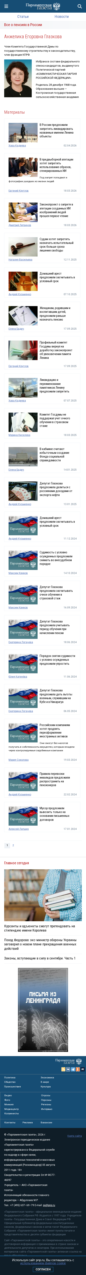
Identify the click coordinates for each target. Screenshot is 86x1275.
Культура (46, 1086)
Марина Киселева (19, 435)
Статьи (23, 16)
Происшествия (12, 1086)
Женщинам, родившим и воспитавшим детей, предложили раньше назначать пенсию (55, 313)
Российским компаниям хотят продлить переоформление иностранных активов (55, 730)
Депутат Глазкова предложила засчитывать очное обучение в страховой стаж (56, 592)
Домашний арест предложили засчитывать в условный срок (57, 277)
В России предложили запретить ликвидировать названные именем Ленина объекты (56, 130)
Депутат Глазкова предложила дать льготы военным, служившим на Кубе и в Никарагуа (56, 696)
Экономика (47, 1077)
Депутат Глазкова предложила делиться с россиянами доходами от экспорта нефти (56, 489)
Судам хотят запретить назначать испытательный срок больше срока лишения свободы (56, 245)
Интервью (46, 1109)
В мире (45, 1081)
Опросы (45, 1095)
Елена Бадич (16, 328)
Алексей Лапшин (19, 829)
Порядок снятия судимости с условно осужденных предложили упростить (57, 659)
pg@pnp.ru (49, 1205)
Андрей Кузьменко (20, 294)
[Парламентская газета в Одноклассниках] (78, 1069)
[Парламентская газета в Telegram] (73, 1069)
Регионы (46, 1104)
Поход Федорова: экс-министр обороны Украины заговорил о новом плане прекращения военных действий (40, 944)
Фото (7, 1100)
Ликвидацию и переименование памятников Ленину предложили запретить (54, 385)
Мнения (9, 1104)
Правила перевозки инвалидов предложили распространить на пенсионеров (55, 779)
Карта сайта (74, 1135)
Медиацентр (11, 1109)
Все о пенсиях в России (23, 24)
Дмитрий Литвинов (20, 225)
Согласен (43, 1269)
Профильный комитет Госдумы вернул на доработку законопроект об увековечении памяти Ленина (56, 350)
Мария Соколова (19, 759)
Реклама (28, 1122)
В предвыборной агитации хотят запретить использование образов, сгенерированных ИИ (56, 165)
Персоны (46, 1100)
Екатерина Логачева (21, 642)
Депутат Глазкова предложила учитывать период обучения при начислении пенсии (55, 627)
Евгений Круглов (19, 190)
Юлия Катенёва (18, 676)
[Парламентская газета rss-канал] (63, 1069)
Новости (62, 16)
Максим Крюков (18, 573)
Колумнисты (11, 1113)
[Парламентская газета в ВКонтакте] (68, 1069)
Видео (8, 1095)
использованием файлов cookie (43, 1263)
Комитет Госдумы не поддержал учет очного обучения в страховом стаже (55, 420)
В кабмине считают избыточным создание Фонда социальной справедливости (54, 454)
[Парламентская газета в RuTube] (83, 1069)
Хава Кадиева (17, 145)
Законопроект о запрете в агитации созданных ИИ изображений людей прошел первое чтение (56, 210)
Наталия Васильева (20, 259)
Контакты (9, 1122)
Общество (9, 1081)
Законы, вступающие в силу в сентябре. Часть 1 (40, 958)
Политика (9, 1077)
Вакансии (46, 1122)
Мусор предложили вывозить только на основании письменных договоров (55, 814)
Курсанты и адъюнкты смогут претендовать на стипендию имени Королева (39, 928)
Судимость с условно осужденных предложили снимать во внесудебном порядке (56, 558)
